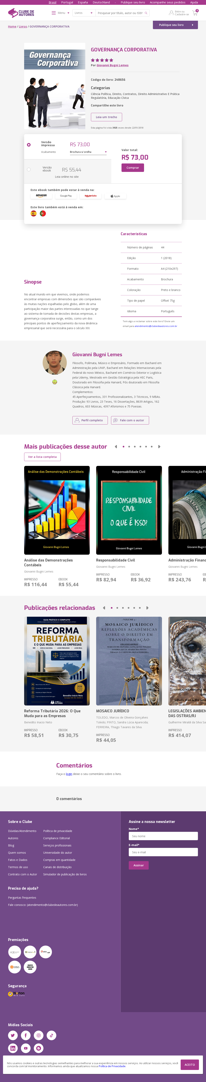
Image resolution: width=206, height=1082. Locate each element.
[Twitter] (13, 1035)
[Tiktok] (51, 1035)
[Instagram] (38, 1035)
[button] (116, 447)
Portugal (67, 2)
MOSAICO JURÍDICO (112, 711)
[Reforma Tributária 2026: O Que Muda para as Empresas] (57, 661)
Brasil (52, 2)
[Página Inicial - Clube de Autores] (21, 13)
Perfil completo (92, 420)
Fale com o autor (132, 420)
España (83, 2)
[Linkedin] (13, 1048)
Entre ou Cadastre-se (182, 13)
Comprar (133, 167)
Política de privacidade (57, 831)
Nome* (134, 829)
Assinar (139, 865)
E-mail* (134, 845)
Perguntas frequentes (22, 897)
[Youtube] (26, 1048)
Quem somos (17, 852)
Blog (11, 845)
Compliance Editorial (56, 838)
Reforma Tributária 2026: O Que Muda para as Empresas (52, 713)
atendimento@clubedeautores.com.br (156, 326)
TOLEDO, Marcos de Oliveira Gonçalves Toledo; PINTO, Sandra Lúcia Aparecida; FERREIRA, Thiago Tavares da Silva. (122, 722)
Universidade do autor (57, 852)
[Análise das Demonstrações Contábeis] (57, 510)
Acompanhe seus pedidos (167, 2)
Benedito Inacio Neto (38, 722)
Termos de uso (18, 867)
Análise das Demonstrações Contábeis (48, 563)
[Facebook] (26, 1035)
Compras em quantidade (59, 860)
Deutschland (101, 2)
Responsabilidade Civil (115, 560)
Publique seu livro (133, 2)
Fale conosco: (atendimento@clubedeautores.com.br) (43, 905)
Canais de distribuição (57, 867)
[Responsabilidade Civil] (129, 510)
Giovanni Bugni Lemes (113, 65)
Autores (13, 838)
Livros (23, 26)
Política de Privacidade (112, 1066)
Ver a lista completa (42, 457)
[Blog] (38, 1048)
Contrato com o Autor (22, 874)
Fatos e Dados (17, 860)
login (69, 774)
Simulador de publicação (65, 874)
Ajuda (194, 2)
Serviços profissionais (57, 845)
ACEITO (190, 1065)
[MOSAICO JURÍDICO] (129, 661)
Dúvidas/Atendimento (22, 831)
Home (12, 26)
